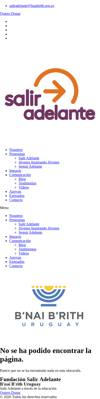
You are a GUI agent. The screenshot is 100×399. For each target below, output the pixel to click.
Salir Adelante (29, 158)
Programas (17, 154)
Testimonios (27, 183)
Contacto (16, 200)
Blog (22, 179)
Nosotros (16, 150)
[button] (50, 208)
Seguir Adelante (30, 166)
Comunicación (20, 175)
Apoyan (15, 191)
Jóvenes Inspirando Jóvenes (39, 162)
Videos (24, 187)
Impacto (15, 171)
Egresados (16, 196)
